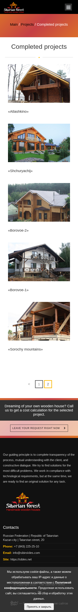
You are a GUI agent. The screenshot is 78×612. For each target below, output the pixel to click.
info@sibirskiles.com (26, 552)
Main (14, 24)
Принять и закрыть (39, 606)
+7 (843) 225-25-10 (26, 546)
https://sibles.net (21, 559)
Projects (27, 24)
